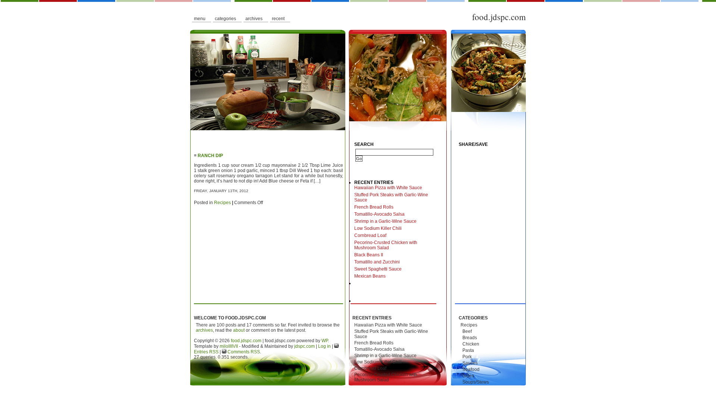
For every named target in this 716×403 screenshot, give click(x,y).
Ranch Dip (210, 155)
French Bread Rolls (373, 207)
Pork (467, 356)
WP (324, 340)
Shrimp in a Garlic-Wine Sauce (385, 221)
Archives (254, 18)
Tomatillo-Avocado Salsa (379, 214)
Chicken (470, 344)
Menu (199, 18)
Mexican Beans (370, 276)
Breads (469, 337)
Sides (468, 375)
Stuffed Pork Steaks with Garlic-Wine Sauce (391, 197)
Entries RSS (206, 351)
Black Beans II (368, 254)
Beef (467, 331)
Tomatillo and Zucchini (377, 262)
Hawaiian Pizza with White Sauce (388, 187)
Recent (278, 18)
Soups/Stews (475, 382)
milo (224, 346)
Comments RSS (243, 351)
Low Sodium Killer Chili (378, 228)
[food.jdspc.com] (358, 80)
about (239, 330)
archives (204, 330)
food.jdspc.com (499, 16)
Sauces (470, 363)
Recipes (222, 202)
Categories (225, 18)
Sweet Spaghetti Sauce (378, 269)
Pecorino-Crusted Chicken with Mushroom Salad (385, 245)
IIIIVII (233, 346)
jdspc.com (304, 346)
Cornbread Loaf (370, 235)
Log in (324, 346)
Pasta (468, 350)
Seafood (471, 369)
